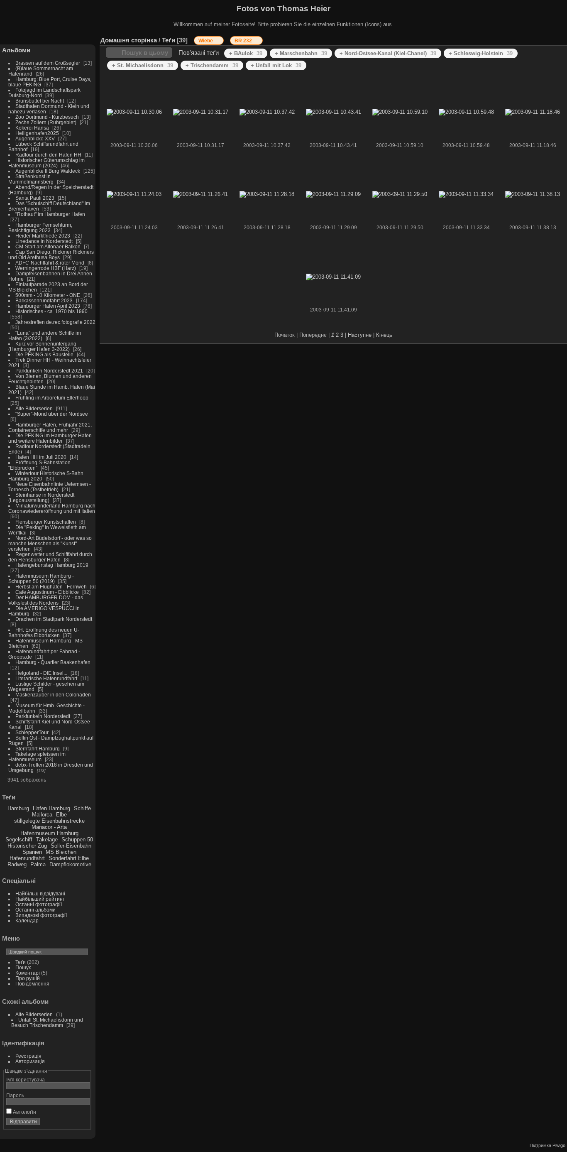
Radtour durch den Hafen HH (48, 154)
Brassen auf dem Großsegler (47, 63)
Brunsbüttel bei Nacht (39, 100)
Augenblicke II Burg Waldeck (47, 171)
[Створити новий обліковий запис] (71, 1123)
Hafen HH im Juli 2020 (40, 457)
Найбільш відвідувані (40, 893)
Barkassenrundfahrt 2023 (44, 300)
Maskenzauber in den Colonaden (53, 694)
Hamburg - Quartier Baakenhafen (52, 662)
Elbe (61, 814)
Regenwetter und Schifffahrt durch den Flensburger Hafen (50, 556)
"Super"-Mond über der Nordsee (51, 414)
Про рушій (27, 978)
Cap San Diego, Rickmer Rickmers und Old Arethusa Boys (51, 254)
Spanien (32, 852)
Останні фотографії (38, 904)
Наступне (359, 335)
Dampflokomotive (70, 864)
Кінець (384, 335)
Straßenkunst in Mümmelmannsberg (31, 179)
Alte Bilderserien (34, 408)
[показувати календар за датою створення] (548, 38)
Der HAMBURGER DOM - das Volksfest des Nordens (45, 600)
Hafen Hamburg (51, 808)
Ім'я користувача (25, 1079)
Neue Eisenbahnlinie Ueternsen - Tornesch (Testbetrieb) (49, 486)
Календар (27, 920)
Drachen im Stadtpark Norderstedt (53, 619)
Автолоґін (24, 1112)
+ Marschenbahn (301, 53)
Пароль (15, 1095)
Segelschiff (18, 839)
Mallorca (42, 814)
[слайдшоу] (523, 38)
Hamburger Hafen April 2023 (47, 306)
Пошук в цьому (145, 52)
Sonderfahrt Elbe (69, 858)
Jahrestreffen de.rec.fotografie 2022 (55, 322)
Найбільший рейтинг (39, 899)
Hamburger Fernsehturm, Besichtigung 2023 (40, 227)
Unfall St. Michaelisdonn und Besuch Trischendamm (47, 1022)
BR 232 (244, 41)
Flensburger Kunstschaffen (45, 522)
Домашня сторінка (128, 40)
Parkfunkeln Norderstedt (42, 716)
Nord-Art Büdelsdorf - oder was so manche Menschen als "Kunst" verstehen (50, 543)
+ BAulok (245, 53)
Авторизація (30, 1061)
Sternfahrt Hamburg (37, 748)
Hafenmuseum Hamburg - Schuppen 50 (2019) (41, 578)
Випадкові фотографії (41, 915)
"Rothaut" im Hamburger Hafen (50, 214)
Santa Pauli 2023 (34, 198)
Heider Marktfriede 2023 (42, 235)
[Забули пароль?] (82, 1123)
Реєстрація (28, 1056)
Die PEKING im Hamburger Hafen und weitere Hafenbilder (50, 438)
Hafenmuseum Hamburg (49, 833)
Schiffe (82, 808)
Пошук (23, 967)
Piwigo (558, 1145)
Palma (38, 864)
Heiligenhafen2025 (37, 133)
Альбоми (16, 50)
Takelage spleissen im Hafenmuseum (37, 756)
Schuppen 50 (77, 839)
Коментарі (27, 973)
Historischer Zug (27, 846)
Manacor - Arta (49, 827)
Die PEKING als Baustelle (44, 354)
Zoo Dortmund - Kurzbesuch (47, 117)
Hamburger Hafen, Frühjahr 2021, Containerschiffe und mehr (50, 427)
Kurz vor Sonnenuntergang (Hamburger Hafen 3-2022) (42, 346)
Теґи (20, 962)
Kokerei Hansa (32, 127)
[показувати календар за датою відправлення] (535, 38)
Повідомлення (32, 983)
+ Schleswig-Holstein (481, 53)
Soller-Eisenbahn (71, 846)
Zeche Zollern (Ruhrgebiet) (45, 122)
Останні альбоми (35, 909)
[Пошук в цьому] (487, 36)
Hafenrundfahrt (27, 858)
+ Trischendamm (212, 65)
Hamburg (18, 808)
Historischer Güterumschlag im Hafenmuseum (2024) (46, 162)
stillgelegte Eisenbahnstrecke (49, 821)
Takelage (47, 839)
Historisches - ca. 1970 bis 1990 (51, 311)
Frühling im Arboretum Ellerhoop (51, 397)
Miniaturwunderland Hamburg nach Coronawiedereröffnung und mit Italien (51, 508)
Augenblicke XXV (35, 138)
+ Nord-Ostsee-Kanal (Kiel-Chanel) (388, 53)
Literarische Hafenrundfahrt (46, 678)
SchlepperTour (32, 732)
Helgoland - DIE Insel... (41, 673)
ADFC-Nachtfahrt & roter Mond (49, 262)
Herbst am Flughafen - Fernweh (51, 586)
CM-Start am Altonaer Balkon (48, 246)
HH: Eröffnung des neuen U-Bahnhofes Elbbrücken (43, 632)
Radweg (17, 864)
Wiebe (206, 41)
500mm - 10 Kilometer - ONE (47, 295)
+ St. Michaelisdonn (142, 65)
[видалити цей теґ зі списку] (217, 41)
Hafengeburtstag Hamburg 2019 (51, 565)
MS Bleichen (61, 852)
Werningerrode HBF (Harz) (45, 268)
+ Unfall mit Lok (276, 65)
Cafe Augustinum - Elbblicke (47, 592)
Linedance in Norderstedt (44, 241)
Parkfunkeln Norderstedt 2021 (49, 370)
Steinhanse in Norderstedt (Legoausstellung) (41, 497)
